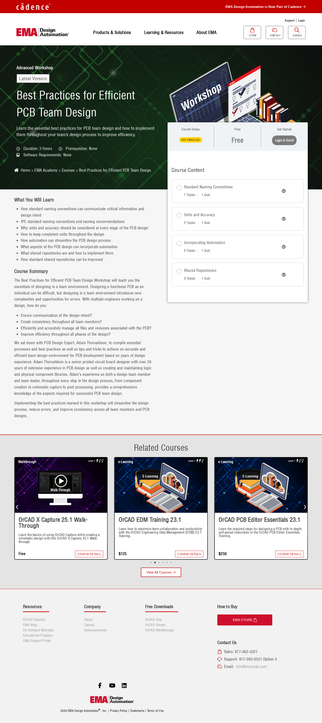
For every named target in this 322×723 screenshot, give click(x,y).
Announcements (95, 630)
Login (301, 20)
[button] (17, 507)
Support (289, 20)
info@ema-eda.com (251, 666)
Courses (68, 170)
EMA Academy (45, 170)
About (88, 619)
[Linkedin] (124, 685)
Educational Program (38, 635)
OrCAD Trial (153, 619)
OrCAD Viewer (155, 625)
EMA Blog (30, 625)
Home (25, 170)
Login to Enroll (284, 140)
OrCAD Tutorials (34, 619)
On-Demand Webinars (38, 630)
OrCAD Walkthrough (159, 630)
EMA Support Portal (37, 640)
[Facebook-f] (99, 685)
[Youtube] (112, 685)
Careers (89, 625)
